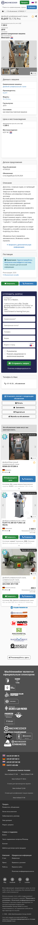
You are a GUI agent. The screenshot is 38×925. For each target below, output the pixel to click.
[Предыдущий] (3, 58)
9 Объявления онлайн (11, 275)
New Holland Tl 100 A (19, 779)
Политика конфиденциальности (19, 368)
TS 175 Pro (7, 99)
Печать (20, 403)
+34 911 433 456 (12, 765)
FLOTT (5, 93)
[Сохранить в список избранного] (32, 16)
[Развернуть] (19, 488)
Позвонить (29, 283)
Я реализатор (12, 351)
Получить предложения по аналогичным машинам (16, 355)
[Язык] (33, 2)
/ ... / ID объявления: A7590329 (14, 11)
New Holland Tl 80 (27, 774)
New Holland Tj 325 (18, 788)
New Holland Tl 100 (11, 774)
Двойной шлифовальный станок (14, 87)
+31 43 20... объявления (15, 383)
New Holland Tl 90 (19, 798)
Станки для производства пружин (19, 784)
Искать (33, 7)
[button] (36, 2)
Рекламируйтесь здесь (19, 657)
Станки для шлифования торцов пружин (19, 793)
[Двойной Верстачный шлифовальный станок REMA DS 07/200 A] (19, 446)
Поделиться (20, 412)
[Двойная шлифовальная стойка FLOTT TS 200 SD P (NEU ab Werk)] (19, 505)
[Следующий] (35, 58)
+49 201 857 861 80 (13, 762)
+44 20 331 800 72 (12, 756)
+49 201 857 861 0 (12, 759)
